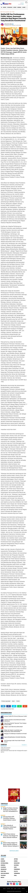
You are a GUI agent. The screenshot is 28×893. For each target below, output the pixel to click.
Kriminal (19, 7)
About (4, 888)
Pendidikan (17, 869)
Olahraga (3, 867)
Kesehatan (16, 863)
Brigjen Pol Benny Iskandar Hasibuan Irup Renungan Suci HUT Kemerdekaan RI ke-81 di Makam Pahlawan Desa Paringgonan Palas (10, 811)
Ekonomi (3, 861)
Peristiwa (3, 871)
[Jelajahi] (26, 2)
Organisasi (9, 7)
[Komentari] (25, 706)
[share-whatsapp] (19, 706)
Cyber (15, 888)
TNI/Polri (3, 875)
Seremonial (17, 873)
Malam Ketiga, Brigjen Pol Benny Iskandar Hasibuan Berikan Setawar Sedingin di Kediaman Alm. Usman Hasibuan (11, 846)
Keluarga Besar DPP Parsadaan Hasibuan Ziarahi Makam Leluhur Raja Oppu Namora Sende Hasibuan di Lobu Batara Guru (10, 821)
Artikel (16, 859)
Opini (10, 11)
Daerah (4, 7)
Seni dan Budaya (5, 873)
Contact (8, 888)
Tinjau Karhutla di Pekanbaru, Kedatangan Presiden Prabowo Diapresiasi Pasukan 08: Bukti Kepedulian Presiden (10, 829)
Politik (13, 11)
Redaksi (23, 888)
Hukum (14, 7)
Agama (23, 7)
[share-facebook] (8, 706)
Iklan (12, 888)
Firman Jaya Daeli (5, 11)
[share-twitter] (14, 706)
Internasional (4, 863)
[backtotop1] (27, 891)
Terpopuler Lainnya (14, 850)
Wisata (2, 877)
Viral (15, 875)
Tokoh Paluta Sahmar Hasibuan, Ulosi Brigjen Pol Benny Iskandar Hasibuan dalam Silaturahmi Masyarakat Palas (10, 837)
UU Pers (19, 888)
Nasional (16, 865)
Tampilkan (24, 744)
